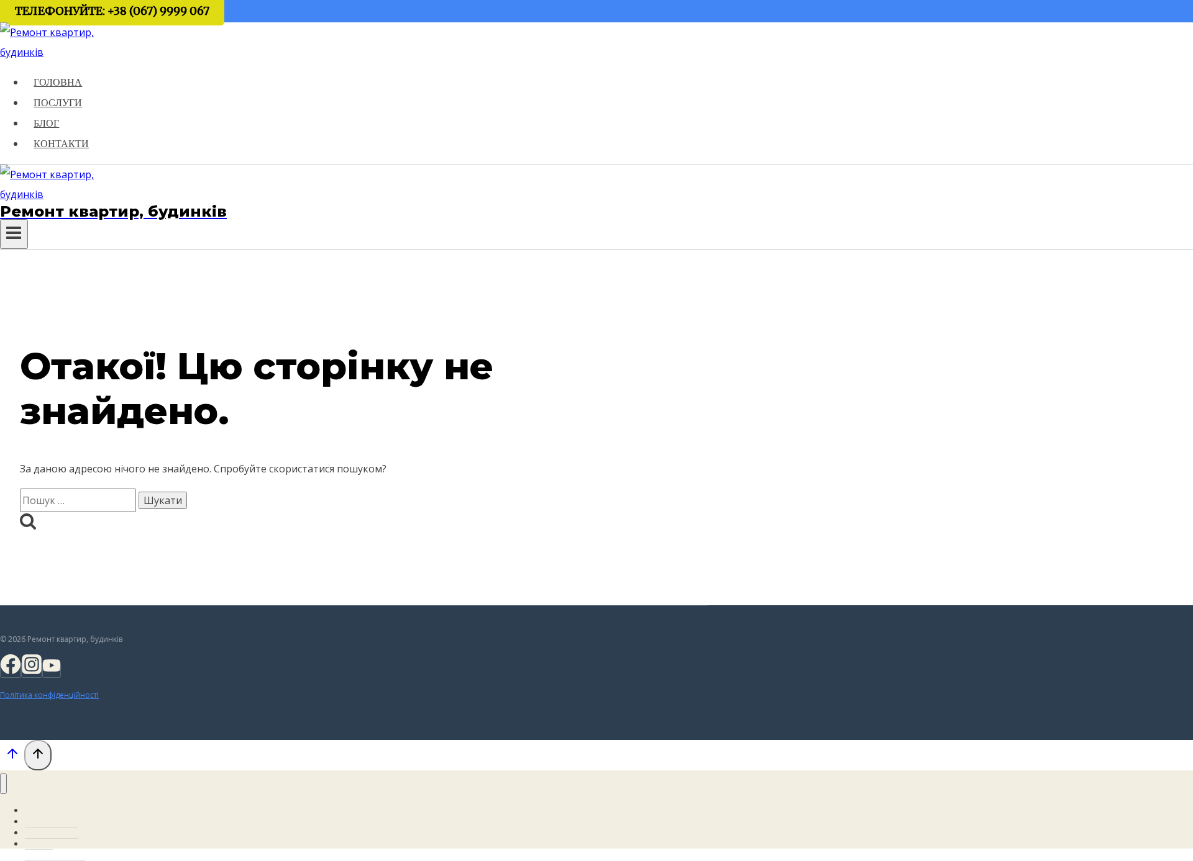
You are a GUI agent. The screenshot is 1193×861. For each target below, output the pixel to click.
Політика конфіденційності (49, 695)
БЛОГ (46, 123)
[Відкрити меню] (14, 234)
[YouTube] (51, 670)
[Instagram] (31, 670)
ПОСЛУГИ (58, 102)
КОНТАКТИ (61, 143)
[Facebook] (10, 670)
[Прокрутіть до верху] (12, 756)
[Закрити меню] (3, 783)
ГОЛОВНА (58, 82)
